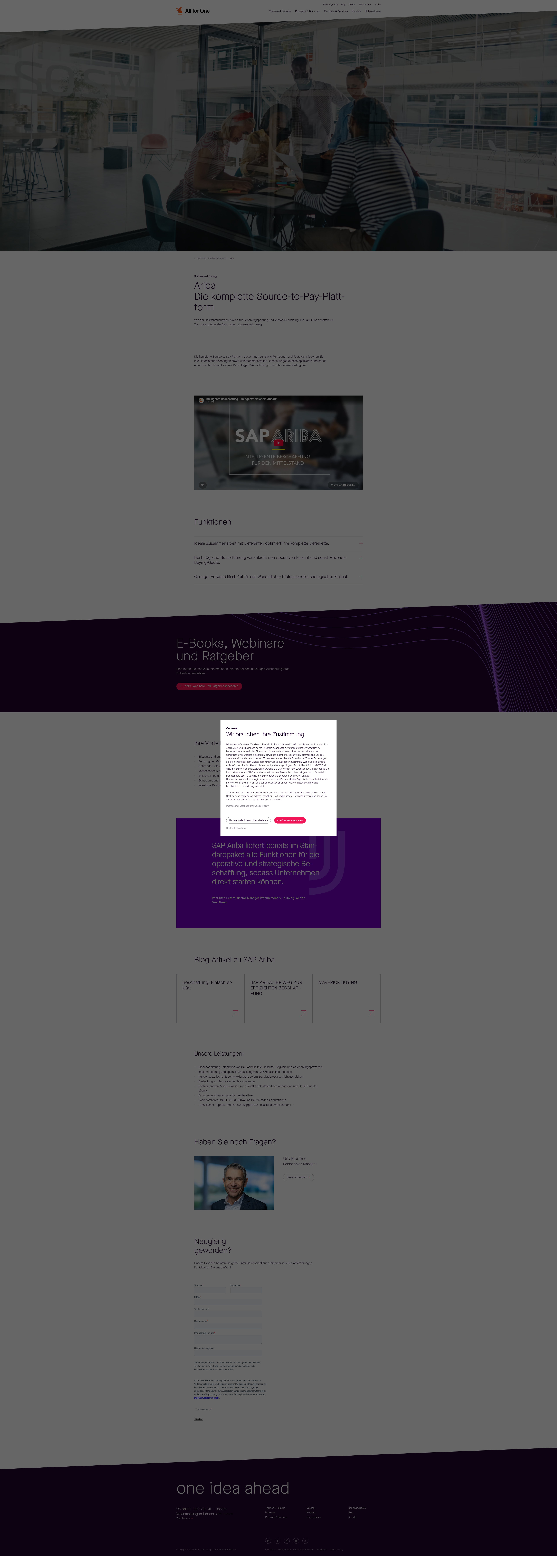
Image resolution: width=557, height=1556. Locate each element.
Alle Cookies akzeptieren (290, 820)
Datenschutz (246, 806)
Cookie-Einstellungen (237, 828)
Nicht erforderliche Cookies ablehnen (248, 820)
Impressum (232, 806)
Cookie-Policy (261, 806)
